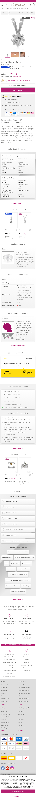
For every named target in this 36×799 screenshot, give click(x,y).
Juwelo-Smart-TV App (9, 668)
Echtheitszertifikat (9, 657)
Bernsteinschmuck (24, 693)
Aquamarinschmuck (24, 690)
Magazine (26, 662)
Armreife (3, 693)
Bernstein (21, 720)
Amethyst (21, 714)
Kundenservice (9, 654)
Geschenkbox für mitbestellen (19, 81)
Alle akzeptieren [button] (18, 792)
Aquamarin (21, 717)
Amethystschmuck (24, 688)
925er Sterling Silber (8, 168)
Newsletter (26, 668)
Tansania (21, 196)
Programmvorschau (26, 665)
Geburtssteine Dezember (18, 592)
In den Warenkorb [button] (18, 91)
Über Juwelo (26, 654)
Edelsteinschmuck (14, 13)
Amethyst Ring (5, 714)
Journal (25, 671)
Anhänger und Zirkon (23, 569)
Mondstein (21, 728)
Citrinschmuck (22, 696)
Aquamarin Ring (6, 717)
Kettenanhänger (26, 563)
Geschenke (25, 13)
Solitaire (4, 172)
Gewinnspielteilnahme (9, 662)
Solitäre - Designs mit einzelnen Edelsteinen (18, 580)
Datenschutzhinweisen (23, 788)
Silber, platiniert (23, 164)
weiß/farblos (6, 196)
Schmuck (4, 13)
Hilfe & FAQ (9, 673)
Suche (33, 8)
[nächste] (32, 227)
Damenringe (4, 696)
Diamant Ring (5, 722)
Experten (26, 660)
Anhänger (4, 688)
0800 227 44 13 (9, 639)
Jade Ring (4, 728)
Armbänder (4, 690)
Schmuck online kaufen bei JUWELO (18, 552)
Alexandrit (21, 711)
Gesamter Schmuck (7, 685)
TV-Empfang (9, 665)
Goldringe (4, 701)
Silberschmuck (15, 563)
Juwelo (20, 172)
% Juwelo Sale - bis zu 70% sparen (18, 575)
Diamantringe (5, 699)
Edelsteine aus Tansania (12, 586)
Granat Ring (4, 725)
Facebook (3, 768)
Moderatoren (26, 657)
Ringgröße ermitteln (9, 676)
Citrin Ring (4, 720)
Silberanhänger (26, 586)
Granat (20, 725)
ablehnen (21, 785)
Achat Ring (4, 711)
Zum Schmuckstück (17, 204)
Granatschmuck (23, 701)
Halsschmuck (10, 569)
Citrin (20, 722)
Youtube (7, 768)
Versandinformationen (9, 671)
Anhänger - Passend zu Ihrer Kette (24, 558)
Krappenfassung (23, 190)
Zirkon (4, 182)
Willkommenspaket (9, 660)
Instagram (12, 768)
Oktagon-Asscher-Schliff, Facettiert (8, 191)
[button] (2, 4)
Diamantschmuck (23, 699)
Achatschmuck (22, 685)
